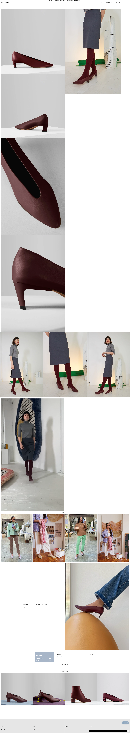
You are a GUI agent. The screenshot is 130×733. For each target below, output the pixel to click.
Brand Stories (67, 723)
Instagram (66, 724)
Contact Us (34, 723)
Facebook (66, 726)
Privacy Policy (3, 729)
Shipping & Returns (36, 724)
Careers (2, 724)
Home (2, 5)
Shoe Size (90, 726)
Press (34, 729)
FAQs (34, 726)
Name (89, 724)
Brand (2, 723)
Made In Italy (3, 726)
